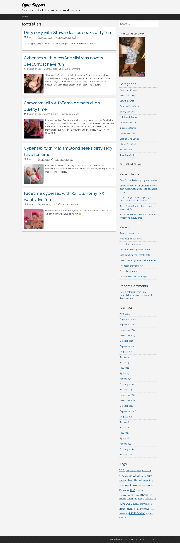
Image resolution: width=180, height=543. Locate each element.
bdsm (139, 471)
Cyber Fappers (33, 5)
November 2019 (127, 335)
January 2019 (126, 389)
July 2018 (124, 422)
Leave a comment (67, 37)
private (149, 498)
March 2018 (125, 444)
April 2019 (124, 373)
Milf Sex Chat (126, 149)
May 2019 (124, 368)
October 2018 (126, 406)
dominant (125, 485)
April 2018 (124, 438)
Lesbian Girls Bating (129, 139)
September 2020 (128, 324)
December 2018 (127, 395)
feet (135, 485)
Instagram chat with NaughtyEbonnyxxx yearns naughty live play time (137, 295)
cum (149, 475)
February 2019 (127, 384)
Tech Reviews (149, 539)
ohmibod (122, 499)
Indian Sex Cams (128, 128)
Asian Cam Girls (127, 95)
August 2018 (126, 416)
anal (122, 470)
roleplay (126, 503)
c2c (127, 476)
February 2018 (127, 449)
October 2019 (126, 341)
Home (25, 16)
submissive (143, 508)
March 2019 (125, 379)
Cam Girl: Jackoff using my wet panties (138, 180)
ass (128, 470)
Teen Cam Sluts (127, 155)
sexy (142, 503)
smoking (125, 508)
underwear (137, 513)
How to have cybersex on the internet (138, 260)
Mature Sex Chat (128, 144)
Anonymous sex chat (130, 233)
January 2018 (126, 454)
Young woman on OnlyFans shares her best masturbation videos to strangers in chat (138, 188)
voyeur (149, 513)
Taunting (122, 514)
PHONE (130, 499)
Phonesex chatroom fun (131, 266)
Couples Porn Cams (129, 106)
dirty (150, 480)
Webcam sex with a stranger (133, 276)
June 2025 (125, 314)
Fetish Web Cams (128, 117)
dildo (145, 481)
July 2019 (124, 357)
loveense (139, 490)
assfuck (133, 471)
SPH (133, 508)
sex (136, 503)
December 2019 (127, 330)
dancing (123, 480)
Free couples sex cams (131, 238)
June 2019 (125, 362)
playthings (139, 498)
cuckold (143, 476)
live (132, 490)
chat (136, 475)
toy (127, 513)
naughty (146, 494)
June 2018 (125, 427)
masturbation (127, 494)
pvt (155, 499)
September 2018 (128, 411)
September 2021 (128, 319)
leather (126, 490)
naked (138, 495)
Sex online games (128, 271)
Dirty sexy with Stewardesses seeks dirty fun (67, 32)
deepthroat (134, 480)
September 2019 (128, 346)
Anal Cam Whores (128, 90)
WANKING (123, 517)
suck (152, 509)
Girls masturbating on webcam (135, 249)
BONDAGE (146, 471)
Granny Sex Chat (128, 122)
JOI (120, 490)
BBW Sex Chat (127, 101)
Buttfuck (122, 476)
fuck (152, 486)
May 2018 (124, 433)
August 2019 (126, 351)
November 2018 (127, 400)
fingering (141, 486)
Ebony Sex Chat (127, 111)
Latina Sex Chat (127, 133)
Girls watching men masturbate (135, 255)
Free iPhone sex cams (130, 244)
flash (148, 485)
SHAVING (148, 504)
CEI (130, 476)
